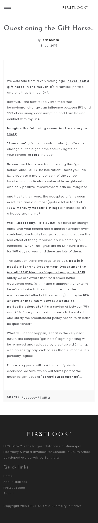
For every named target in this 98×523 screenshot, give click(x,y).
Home (8, 476)
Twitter (45, 398)
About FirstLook (15, 482)
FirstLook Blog (14, 488)
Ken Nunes (51, 40)
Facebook (29, 398)
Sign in (9, 493)
